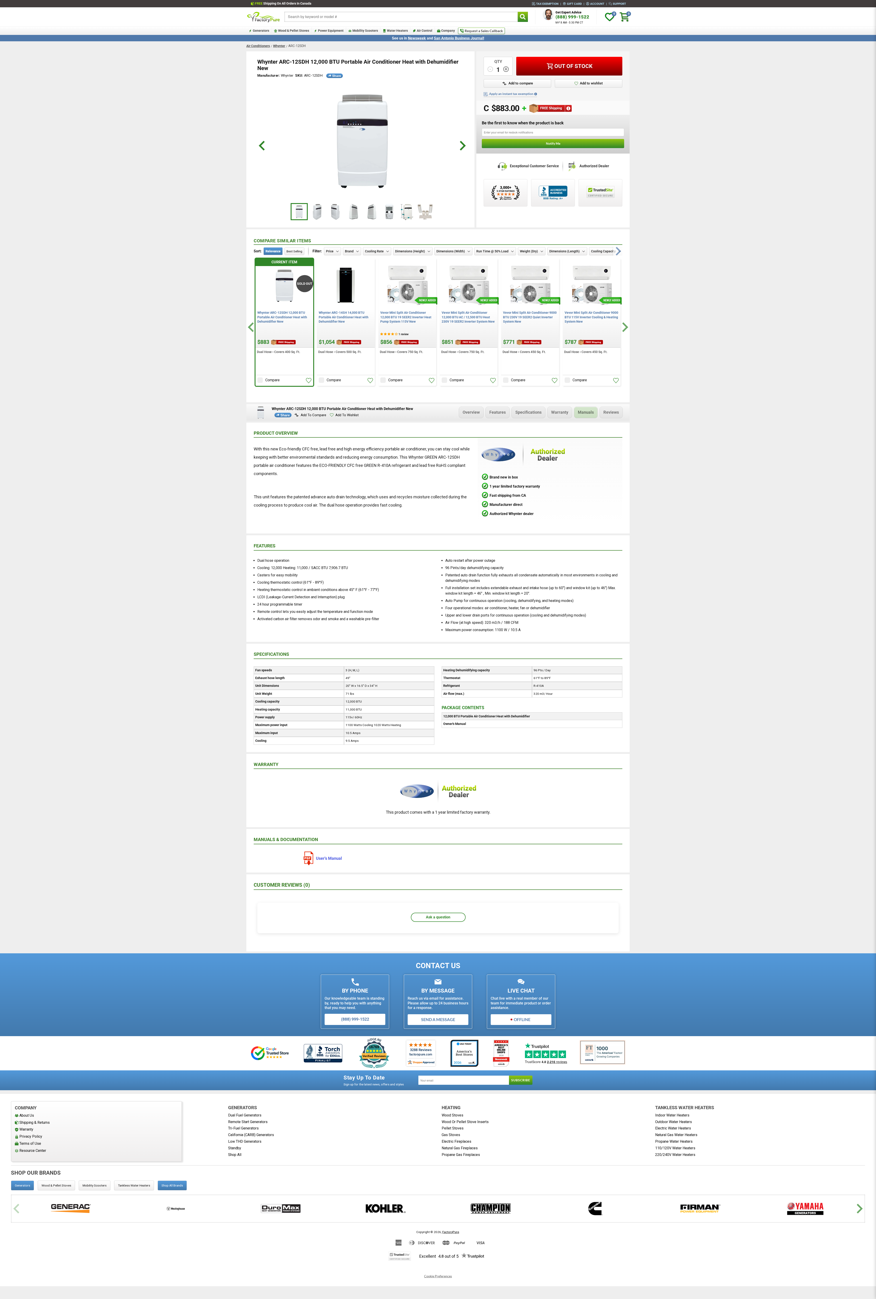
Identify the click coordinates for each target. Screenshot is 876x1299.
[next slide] (462, 146)
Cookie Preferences (438, 1276)
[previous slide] (262, 146)
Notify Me (553, 143)
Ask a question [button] (438, 917)
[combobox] (401, 17)
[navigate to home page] (263, 17)
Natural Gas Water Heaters (676, 1135)
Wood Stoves (452, 1115)
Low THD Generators (244, 1141)
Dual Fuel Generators (244, 1115)
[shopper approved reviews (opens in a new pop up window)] (505, 192)
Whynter (279, 46)
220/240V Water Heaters (675, 1155)
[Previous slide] (17, 1208)
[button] (517, 83)
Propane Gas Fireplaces (461, 1155)
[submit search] (523, 17)
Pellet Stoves (453, 1128)
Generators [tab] (22, 1185)
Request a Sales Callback (484, 31)
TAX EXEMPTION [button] (547, 3)
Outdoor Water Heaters (673, 1122)
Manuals (586, 412)
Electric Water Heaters (673, 1128)
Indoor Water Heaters (672, 1115)
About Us (26, 1115)
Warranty (559, 412)
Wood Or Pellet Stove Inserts (465, 1122)
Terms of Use (30, 1143)
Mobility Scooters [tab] (95, 1185)
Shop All (234, 1155)
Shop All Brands (172, 1185)
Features (497, 412)
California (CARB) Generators (251, 1135)
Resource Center (32, 1150)
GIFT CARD (574, 3)
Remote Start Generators (248, 1122)
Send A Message (438, 1019)
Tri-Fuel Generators (243, 1128)
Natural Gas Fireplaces (460, 1148)
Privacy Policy (30, 1136)
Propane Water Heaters (674, 1141)
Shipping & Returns (34, 1122)
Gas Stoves (451, 1135)
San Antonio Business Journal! (459, 38)
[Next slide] (624, 327)
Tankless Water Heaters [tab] (134, 1185)
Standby (234, 1148)
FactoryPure (450, 1232)
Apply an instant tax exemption (511, 94)
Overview (471, 412)
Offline (522, 1019)
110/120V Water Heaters (675, 1148)
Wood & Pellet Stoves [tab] (56, 1185)
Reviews (611, 412)
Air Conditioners (258, 46)
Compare (272, 380)
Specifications (528, 412)
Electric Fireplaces (456, 1141)
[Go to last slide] (251, 327)
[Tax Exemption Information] (535, 94)
